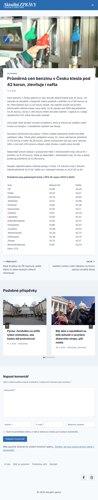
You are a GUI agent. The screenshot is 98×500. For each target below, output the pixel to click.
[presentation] (24, 310)
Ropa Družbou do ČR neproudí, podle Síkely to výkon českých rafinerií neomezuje (22, 267)
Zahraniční (81, 347)
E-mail (40, 424)
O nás (7, 464)
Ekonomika (12, 73)
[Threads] (91, 477)
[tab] (44, 357)
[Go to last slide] (7, 326)
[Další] (91, 326)
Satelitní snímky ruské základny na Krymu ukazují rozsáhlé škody (73, 266)
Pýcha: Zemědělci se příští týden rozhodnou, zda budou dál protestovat (23, 335)
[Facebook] (83, 477)
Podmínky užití (39, 464)
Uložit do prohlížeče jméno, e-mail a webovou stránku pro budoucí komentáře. (42, 432)
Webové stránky (76, 424)
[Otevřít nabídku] (92, 5)
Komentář (10, 390)
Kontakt (53, 464)
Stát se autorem (21, 464)
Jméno (8, 424)
